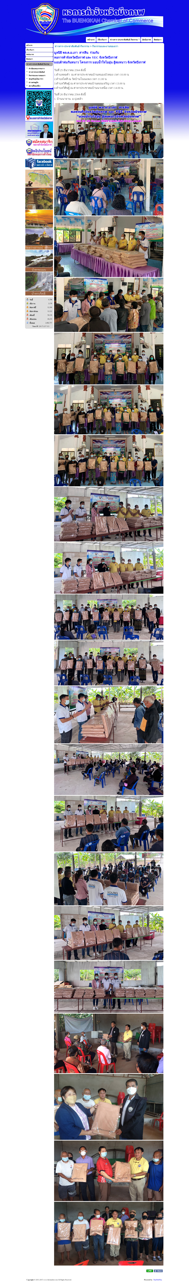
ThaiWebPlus (157, 1280)
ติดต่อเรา (29, 59)
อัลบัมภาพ (30, 54)
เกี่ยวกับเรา (30, 50)
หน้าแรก (29, 45)
